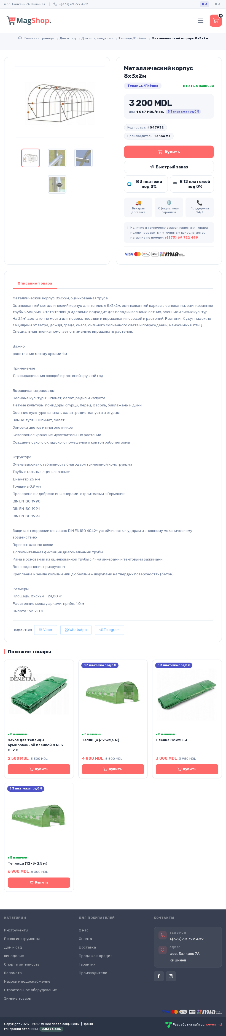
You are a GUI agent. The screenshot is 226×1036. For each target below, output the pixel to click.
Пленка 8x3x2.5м (171, 740)
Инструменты (16, 930)
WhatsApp (78, 630)
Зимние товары (17, 998)
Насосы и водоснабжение (27, 981)
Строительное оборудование (30, 990)
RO (217, 4)
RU (204, 4)
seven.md (214, 1024)
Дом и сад (13, 947)
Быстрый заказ (172, 167)
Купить (172, 151)
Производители (93, 973)
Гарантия (87, 964)
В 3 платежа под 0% (149, 184)
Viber (47, 630)
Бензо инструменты (22, 939)
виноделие (14, 956)
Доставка (87, 947)
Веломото (13, 973)
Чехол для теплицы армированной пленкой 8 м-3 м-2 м (35, 745)
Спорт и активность (21, 964)
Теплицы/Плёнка (142, 86)
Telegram (111, 630)
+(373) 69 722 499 (73, 4)
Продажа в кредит (95, 956)
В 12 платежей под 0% (195, 184)
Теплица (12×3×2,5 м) (27, 863)
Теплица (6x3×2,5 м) (100, 740)
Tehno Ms (162, 136)
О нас (83, 930)
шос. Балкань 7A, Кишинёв (24, 4)
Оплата (85, 939)
